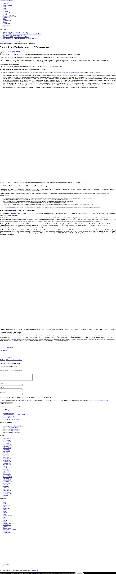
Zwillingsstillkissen (8, 413)
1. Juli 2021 (3, 51)
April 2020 (6, 487)
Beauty (5, 506)
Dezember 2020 (7, 477)
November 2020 (7, 478)
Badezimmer (6, 17)
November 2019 (7, 495)
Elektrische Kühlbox (14, 432)
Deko (4, 8)
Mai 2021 (6, 469)
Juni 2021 (6, 467)
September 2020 (7, 481)
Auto (4, 502)
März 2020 (6, 489)
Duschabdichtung (18, 426)
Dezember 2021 (7, 461)
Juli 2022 (5, 452)
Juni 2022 (6, 454)
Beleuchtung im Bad (15, 339)
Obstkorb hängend (13, 430)
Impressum (6, 564)
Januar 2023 (6, 443)
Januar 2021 (6, 475)
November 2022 (7, 446)
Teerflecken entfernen (14, 429)
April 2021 (6, 471)
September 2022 (7, 449)
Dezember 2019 (7, 493)
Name (1, 383)
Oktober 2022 (7, 448)
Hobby (5, 9)
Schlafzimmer (7, 25)
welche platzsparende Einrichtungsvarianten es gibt (72, 72)
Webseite (2, 392)
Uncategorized (7, 528)
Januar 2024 (6, 440)
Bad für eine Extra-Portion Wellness (17, 213)
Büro (4, 19)
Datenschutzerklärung (102, 400)
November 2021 (7, 463)
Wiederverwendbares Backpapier (12, 419)
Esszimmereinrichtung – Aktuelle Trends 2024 (15, 414)
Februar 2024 (7, 438)
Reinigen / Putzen (8, 12)
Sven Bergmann (7, 426)
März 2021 (6, 472)
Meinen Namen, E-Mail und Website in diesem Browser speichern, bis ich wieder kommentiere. (27, 397)
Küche (5, 22)
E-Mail (2, 387)
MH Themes (35, 570)
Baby (4, 503)
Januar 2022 (6, 460)
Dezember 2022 (7, 445)
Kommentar (3, 373)
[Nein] (83, 573)
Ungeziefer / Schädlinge (9, 16)
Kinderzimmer (7, 20)
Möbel (5, 6)
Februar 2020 (7, 490)
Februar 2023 (7, 441)
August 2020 (6, 483)
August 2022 (6, 451)
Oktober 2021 (7, 464)
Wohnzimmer (7, 23)
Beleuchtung (6, 3)
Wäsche (5, 14)
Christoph (9, 51)
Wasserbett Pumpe (13, 427)
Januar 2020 (6, 492)
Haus (4, 514)
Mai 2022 (6, 455)
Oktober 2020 (7, 480)
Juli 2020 (5, 484)
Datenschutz (6, 566)
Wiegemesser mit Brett (9, 416)
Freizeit (5, 26)
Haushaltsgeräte (7, 5)
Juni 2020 (6, 486)
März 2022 (6, 457)
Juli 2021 (5, 466)
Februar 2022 (7, 458)
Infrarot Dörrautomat (9, 417)
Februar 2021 (7, 474)
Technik (5, 11)
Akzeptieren (79, 573)
